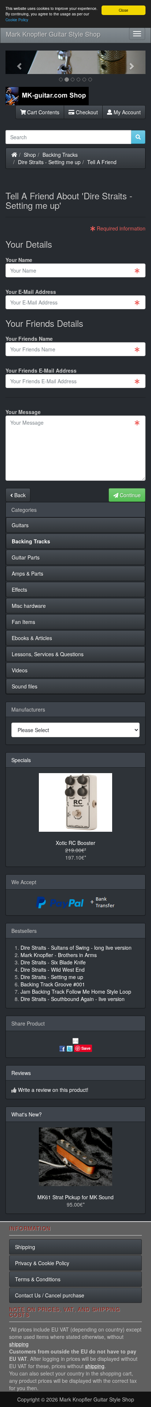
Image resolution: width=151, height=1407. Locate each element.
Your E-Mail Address (30, 291)
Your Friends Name (29, 338)
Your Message (23, 412)
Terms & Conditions (37, 1279)
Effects (19, 589)
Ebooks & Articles (32, 638)
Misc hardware (29, 605)
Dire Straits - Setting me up (49, 162)
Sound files (24, 686)
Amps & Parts (27, 573)
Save (86, 1048)
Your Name (18, 259)
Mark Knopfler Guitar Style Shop (53, 33)
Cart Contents (42, 112)
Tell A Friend (102, 162)
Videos (19, 670)
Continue (129, 495)
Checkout (86, 112)
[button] (15, 62)
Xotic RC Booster (75, 842)
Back (19, 495)
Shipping (25, 1247)
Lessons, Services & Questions (48, 654)
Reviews (21, 1073)
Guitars (20, 525)
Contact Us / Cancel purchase (49, 1295)
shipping (19, 1344)
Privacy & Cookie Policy (42, 1263)
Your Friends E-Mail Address (41, 370)
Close (123, 10)
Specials (21, 760)
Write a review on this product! (53, 1089)
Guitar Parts (26, 557)
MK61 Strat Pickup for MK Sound (75, 1197)
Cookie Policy (16, 19)
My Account (126, 112)
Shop (30, 154)
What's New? (26, 1114)
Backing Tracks (60, 154)
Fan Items (23, 621)
